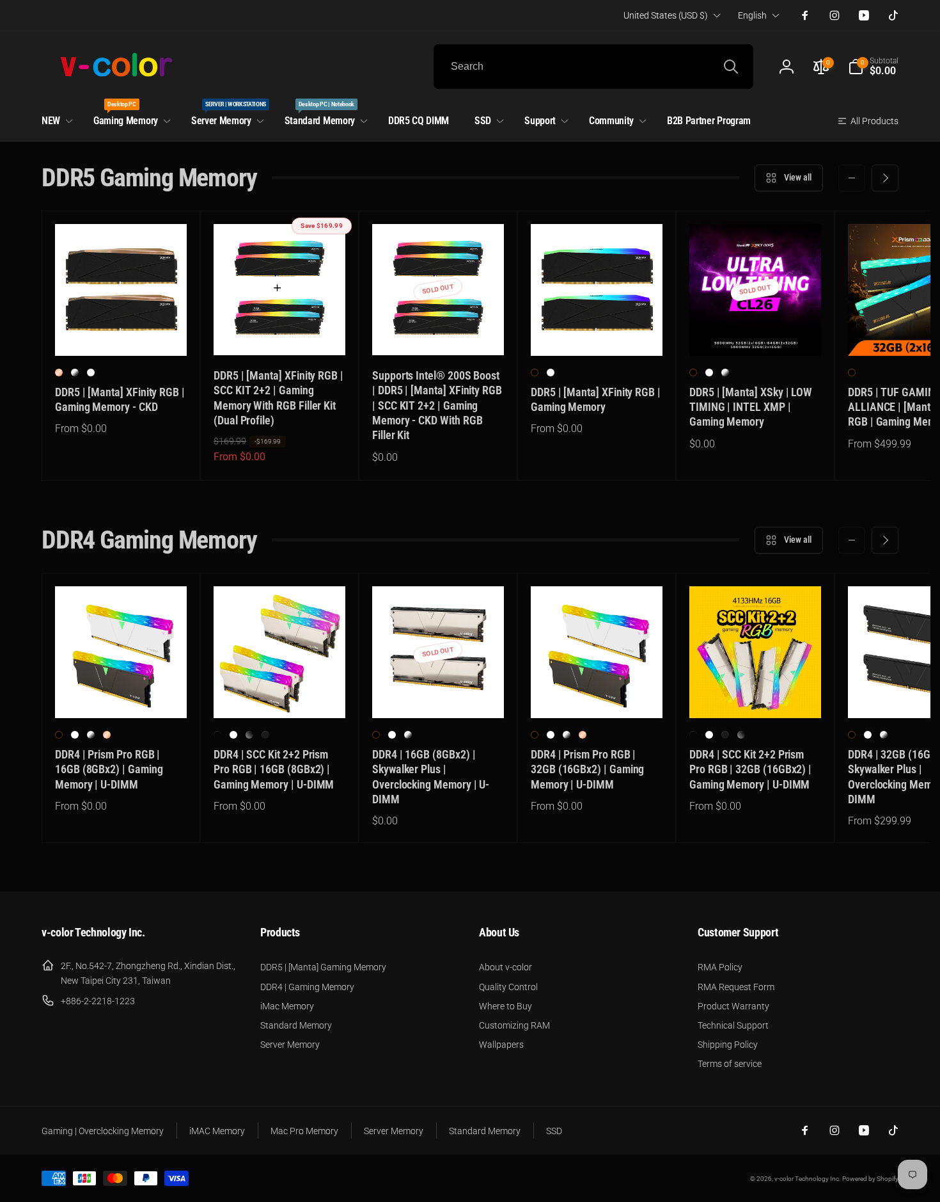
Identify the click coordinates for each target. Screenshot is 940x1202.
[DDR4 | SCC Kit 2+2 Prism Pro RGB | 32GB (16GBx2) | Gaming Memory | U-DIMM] (756, 694)
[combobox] (593, 66)
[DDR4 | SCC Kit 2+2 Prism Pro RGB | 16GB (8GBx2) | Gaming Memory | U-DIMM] (280, 694)
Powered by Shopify (870, 1178)
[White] (91, 372)
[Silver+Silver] (265, 735)
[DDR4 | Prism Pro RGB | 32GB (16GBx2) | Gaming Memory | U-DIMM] (597, 694)
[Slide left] (851, 177)
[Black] (534, 372)
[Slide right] (885, 177)
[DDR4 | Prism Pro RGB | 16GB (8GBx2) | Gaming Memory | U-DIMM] (121, 694)
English (752, 15)
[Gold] (59, 372)
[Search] (731, 66)
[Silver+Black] (249, 735)
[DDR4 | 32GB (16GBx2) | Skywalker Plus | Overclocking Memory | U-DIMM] (914, 694)
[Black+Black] (217, 735)
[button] (873, 66)
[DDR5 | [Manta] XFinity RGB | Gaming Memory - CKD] (121, 332)
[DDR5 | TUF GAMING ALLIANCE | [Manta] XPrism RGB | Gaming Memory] (914, 332)
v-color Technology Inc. (807, 1178)
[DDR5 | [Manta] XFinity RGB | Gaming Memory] (597, 332)
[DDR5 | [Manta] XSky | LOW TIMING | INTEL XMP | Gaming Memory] (756, 332)
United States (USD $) (665, 15)
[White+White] (233, 735)
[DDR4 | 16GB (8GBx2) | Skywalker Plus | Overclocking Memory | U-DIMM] (439, 694)
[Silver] (75, 372)
